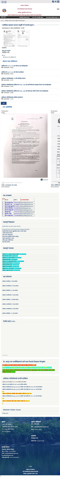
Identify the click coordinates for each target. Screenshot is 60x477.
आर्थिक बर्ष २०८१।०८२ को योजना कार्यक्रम (12, 72)
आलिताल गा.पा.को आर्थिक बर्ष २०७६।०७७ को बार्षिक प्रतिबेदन (14, 384)
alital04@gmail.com (26, 208)
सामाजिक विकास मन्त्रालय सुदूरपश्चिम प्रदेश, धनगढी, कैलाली (14, 231)
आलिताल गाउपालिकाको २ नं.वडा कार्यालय (10, 285)
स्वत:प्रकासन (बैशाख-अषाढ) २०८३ (48, 17)
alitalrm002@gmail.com (27, 204)
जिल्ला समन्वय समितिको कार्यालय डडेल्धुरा (10, 236)
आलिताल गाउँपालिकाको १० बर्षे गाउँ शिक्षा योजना (13, 78)
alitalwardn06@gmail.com (27, 211)
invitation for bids (11, 185)
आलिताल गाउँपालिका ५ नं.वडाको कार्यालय (10, 299)
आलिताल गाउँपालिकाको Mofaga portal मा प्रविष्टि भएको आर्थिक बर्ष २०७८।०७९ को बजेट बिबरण (22, 396)
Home (2, 20)
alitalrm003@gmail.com (27, 206)
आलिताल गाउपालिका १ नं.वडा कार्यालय (10, 281)
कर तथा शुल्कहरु (6, 431)
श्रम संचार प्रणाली (6, 241)
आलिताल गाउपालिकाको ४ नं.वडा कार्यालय (10, 295)
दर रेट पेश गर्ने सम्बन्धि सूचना (33, 17)
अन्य (4, 103)
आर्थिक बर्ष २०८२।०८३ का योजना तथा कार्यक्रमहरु (14, 66)
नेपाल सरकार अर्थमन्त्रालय (7, 234)
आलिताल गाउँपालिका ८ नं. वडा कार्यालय (10, 313)
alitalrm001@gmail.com (27, 202)
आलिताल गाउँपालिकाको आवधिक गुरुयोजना (12, 97)
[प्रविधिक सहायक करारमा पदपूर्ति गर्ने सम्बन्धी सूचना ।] (9, 37)
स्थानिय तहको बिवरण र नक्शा (8, 238)
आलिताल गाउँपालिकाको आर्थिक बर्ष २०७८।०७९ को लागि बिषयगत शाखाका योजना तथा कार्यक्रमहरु (26, 84)
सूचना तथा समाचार (6, 50)
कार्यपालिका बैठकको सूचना (20, 17)
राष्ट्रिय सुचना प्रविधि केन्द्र (7, 240)
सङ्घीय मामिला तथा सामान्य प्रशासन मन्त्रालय (11, 226)
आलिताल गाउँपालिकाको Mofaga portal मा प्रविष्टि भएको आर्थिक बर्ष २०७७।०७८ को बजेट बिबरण (22, 389)
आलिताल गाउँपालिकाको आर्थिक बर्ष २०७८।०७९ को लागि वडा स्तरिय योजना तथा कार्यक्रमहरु (24, 91)
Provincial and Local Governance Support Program (15, 229)
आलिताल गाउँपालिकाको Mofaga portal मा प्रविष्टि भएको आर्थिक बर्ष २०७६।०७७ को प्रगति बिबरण (22, 386)
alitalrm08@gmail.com (26, 215)
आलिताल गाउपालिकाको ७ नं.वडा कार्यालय (10, 308)
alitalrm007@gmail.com (27, 213)
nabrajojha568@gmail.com (41, 426)
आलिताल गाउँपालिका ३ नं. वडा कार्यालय (10, 290)
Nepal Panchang (5, 355)
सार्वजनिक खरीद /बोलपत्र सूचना (10, 426)
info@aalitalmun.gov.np (11, 453)
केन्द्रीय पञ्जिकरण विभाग (7, 232)
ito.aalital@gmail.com (7, 455)
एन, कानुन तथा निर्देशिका (8, 429)
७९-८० (3, 55)
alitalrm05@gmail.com (26, 210)
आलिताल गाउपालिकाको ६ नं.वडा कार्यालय (10, 304)
